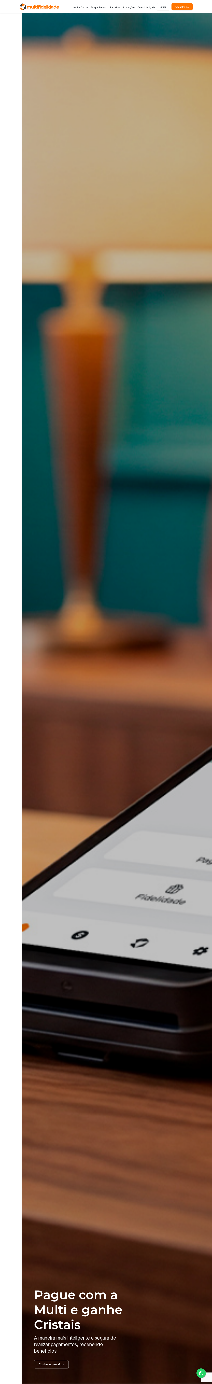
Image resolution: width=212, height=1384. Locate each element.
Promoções (129, 7)
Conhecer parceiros (29, 1364)
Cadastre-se (182, 7)
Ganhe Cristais (80, 7)
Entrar (163, 7)
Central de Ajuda (146, 7)
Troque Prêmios (99, 7)
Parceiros (115, 7)
